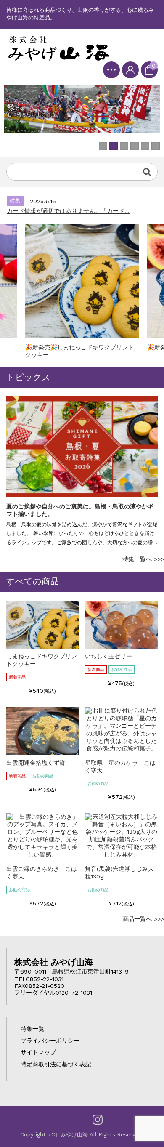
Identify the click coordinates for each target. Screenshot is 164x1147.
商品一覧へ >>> (143, 918)
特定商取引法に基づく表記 (56, 1064)
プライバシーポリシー (50, 1040)
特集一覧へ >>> (143, 559)
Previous (14, 472)
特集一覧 (32, 1028)
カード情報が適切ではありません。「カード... (68, 211)
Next (149, 472)
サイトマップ (38, 1052)
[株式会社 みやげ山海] (58, 48)
